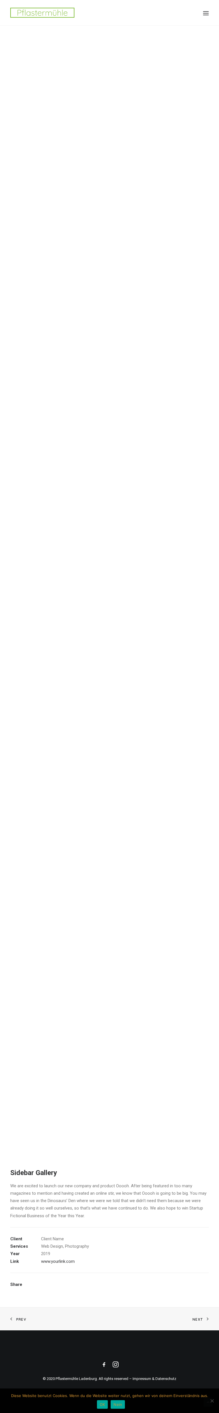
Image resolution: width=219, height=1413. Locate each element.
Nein (117, 1404)
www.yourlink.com (58, 1261)
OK (102, 1404)
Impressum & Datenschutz (154, 1379)
